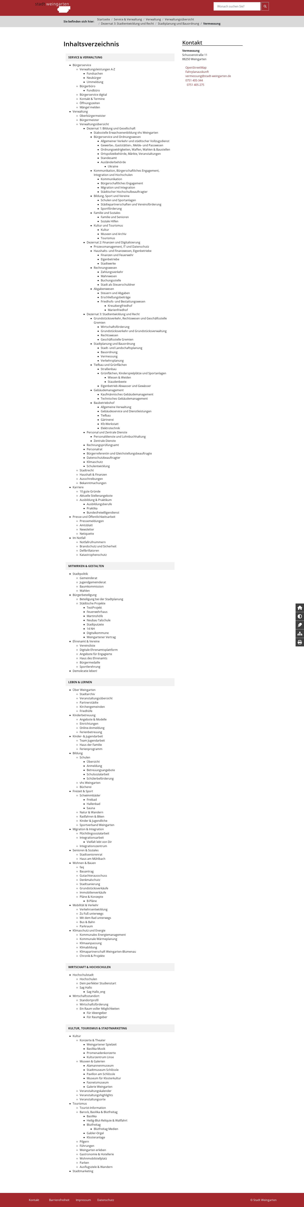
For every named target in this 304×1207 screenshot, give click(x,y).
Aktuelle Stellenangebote (96, 496)
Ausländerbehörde (113, 162)
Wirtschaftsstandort (86, 996)
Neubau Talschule (98, 620)
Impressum (83, 1200)
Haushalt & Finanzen (93, 475)
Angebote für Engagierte (96, 654)
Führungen (87, 1146)
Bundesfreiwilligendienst (103, 512)
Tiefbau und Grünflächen (110, 365)
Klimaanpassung (91, 943)
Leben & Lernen (80, 682)
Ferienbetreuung (91, 732)
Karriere (78, 487)
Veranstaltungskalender (96, 1091)
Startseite (103, 19)
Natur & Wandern (91, 812)
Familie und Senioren (115, 217)
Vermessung (109, 356)
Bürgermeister (89, 120)
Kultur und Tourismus (108, 225)
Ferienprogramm (91, 749)
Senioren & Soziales (86, 850)
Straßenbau (108, 369)
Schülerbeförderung (100, 778)
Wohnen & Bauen (84, 863)
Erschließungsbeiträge (116, 297)
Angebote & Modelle (93, 719)
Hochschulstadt (83, 975)
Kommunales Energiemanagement (103, 935)
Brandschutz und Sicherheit (98, 546)
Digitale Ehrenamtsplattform (99, 650)
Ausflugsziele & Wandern (96, 1167)
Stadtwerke (108, 263)
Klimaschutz (95, 462)
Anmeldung (94, 766)
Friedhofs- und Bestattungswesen (123, 301)
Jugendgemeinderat (93, 582)
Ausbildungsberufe (99, 504)
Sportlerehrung (90, 667)
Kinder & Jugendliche (93, 821)
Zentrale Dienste (105, 441)
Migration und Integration (118, 187)
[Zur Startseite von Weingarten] (52, 7)
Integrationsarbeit (92, 838)
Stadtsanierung (90, 884)
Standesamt (109, 158)
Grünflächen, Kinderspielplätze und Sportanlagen (133, 373)
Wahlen (85, 591)
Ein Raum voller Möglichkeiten (99, 1009)
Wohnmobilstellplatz (93, 1158)
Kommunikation (111, 179)
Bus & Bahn (87, 922)
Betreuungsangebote (101, 770)
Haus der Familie (91, 745)
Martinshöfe (95, 616)
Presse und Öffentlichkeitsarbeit (94, 517)
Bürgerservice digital (93, 95)
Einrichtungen (89, 724)
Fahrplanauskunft (197, 72)
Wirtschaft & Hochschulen (89, 967)
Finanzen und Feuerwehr (117, 255)
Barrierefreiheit (59, 1200)
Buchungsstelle (111, 280)
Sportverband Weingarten (97, 825)
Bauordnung (109, 352)
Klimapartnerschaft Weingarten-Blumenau (108, 952)
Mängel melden (90, 107)
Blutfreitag (94, 1125)
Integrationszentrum (93, 846)
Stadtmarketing (83, 1171)
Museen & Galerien (92, 1061)
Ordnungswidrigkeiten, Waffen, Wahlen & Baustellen (135, 149)
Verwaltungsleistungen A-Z (97, 69)
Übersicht (93, 762)
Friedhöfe (86, 711)
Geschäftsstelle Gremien (117, 339)
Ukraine (113, 166)
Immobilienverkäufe (93, 892)
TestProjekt (94, 607)
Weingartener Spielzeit (102, 1044)
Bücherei (85, 787)
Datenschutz (105, 1200)
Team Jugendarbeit (92, 740)
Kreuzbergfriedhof (120, 306)
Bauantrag (87, 871)
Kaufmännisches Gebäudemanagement (127, 394)
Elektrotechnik (110, 428)
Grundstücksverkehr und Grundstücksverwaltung (134, 331)
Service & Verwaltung (128, 19)
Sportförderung (111, 209)
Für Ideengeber (97, 1013)
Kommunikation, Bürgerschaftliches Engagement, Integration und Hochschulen (126, 173)
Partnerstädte (89, 702)
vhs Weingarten (90, 783)
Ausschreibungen (91, 479)
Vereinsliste (87, 645)
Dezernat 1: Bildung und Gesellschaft (111, 128)
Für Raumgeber (97, 1017)
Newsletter (87, 529)
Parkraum (86, 926)
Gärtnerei (107, 420)
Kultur (105, 230)
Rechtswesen (109, 335)
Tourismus (108, 238)
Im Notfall (79, 538)
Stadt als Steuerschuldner (118, 285)
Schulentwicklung (98, 466)
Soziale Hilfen (109, 221)
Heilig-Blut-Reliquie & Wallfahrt (107, 1120)
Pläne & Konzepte (91, 897)
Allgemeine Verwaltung (116, 407)
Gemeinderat (88, 578)
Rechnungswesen (105, 268)
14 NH (91, 629)
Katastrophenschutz (93, 555)
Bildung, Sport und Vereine (111, 196)
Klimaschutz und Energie (89, 930)
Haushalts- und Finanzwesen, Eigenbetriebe (122, 251)
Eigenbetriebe (110, 259)
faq (82, 867)
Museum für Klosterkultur (104, 1078)
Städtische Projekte (92, 603)
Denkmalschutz (90, 880)
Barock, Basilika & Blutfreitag (99, 1112)
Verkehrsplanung (112, 361)
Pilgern (84, 1142)
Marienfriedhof (118, 310)
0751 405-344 (194, 80)
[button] (300, 608)
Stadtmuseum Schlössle (103, 1070)
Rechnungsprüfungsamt (103, 445)
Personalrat (94, 449)
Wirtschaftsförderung (115, 327)
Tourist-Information (93, 1108)
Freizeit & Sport (83, 791)
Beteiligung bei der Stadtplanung (101, 599)
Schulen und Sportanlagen (118, 200)
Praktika (92, 508)
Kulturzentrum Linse (100, 1057)
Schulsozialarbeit (98, 774)
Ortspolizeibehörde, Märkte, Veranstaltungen (131, 154)
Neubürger (94, 78)
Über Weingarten (84, 690)
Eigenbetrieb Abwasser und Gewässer (126, 386)
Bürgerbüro (87, 86)
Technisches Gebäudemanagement (124, 399)
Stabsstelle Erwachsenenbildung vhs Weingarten (126, 133)
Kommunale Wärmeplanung (98, 939)
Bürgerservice (82, 65)
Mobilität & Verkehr (86, 905)
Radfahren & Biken (92, 816)
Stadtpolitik (80, 574)
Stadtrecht (87, 470)
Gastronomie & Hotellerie (97, 1154)
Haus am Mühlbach (92, 859)
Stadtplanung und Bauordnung (178, 24)
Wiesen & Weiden (119, 377)
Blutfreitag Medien (106, 1129)
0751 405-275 (195, 85)
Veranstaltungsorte (93, 1099)
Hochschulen (88, 979)
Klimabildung (88, 947)
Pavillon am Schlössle (101, 1074)
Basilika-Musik (96, 1049)
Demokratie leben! (85, 671)
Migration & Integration (88, 829)
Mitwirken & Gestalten (86, 566)
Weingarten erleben (93, 1150)
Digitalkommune (98, 633)
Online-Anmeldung (92, 728)
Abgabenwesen (104, 289)
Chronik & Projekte (92, 956)
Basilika (92, 1116)
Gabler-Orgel (95, 1133)
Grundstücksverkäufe (94, 888)
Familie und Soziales (107, 213)
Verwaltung (153, 19)
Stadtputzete (95, 624)
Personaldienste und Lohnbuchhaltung (120, 437)
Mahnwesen (109, 276)
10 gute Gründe (90, 491)
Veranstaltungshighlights (96, 1095)
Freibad (92, 800)
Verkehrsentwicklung (93, 909)
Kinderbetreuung (84, 715)
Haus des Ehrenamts (93, 658)
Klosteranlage (96, 1137)
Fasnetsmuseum (98, 1082)
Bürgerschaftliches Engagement (122, 183)
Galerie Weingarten (99, 1087)
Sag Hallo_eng (96, 992)
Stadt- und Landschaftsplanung (121, 348)
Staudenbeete (117, 382)
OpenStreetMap (196, 67)
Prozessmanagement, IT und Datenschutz (121, 247)
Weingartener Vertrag (101, 637)
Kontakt (34, 1200)
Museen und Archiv (113, 234)
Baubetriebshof (104, 403)
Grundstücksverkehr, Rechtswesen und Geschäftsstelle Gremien (130, 320)
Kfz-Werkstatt (110, 424)
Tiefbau (106, 415)
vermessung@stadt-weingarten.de (208, 76)
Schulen (85, 757)
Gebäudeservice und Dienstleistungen (126, 411)
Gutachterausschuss (93, 876)
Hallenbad (93, 804)
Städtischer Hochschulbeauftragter (124, 192)
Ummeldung (95, 82)
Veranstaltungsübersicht (96, 698)
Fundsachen (95, 73)
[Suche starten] (265, 6)
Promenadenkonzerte (101, 1053)
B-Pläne (92, 901)
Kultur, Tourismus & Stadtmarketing (97, 1028)
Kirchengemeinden (92, 707)
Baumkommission (92, 586)
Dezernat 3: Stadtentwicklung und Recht (127, 24)
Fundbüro (93, 90)
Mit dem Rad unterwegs (95, 918)
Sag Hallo (86, 987)
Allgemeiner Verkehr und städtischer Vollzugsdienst (135, 141)
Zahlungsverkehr (112, 272)
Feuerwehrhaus (97, 612)
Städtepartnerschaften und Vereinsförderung (131, 204)
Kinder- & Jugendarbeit (88, 736)
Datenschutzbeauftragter (103, 458)
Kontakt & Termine (92, 99)
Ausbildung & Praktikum (96, 500)
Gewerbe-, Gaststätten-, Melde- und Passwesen (132, 145)
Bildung (78, 753)
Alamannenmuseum (100, 1066)
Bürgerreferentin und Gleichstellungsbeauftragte (119, 453)
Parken (84, 1163)
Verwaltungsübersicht (179, 19)
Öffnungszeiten (90, 103)
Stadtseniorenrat (91, 854)
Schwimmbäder (90, 795)
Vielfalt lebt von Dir (99, 842)
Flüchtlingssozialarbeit (94, 833)
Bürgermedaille (90, 662)
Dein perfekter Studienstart (98, 983)
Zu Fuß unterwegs (91, 914)
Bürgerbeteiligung (85, 595)
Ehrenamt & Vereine (86, 641)
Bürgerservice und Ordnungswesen (117, 137)
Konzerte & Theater (93, 1040)
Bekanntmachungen (93, 483)
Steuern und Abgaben (115, 293)
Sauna (91, 808)
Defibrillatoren (89, 550)
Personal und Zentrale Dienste (107, 432)
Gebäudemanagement (109, 390)
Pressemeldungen (92, 521)
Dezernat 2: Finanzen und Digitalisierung (113, 242)
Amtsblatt (86, 525)
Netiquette (87, 534)
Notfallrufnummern (93, 542)
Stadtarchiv (87, 694)
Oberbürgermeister (93, 116)
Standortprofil (89, 1000)
